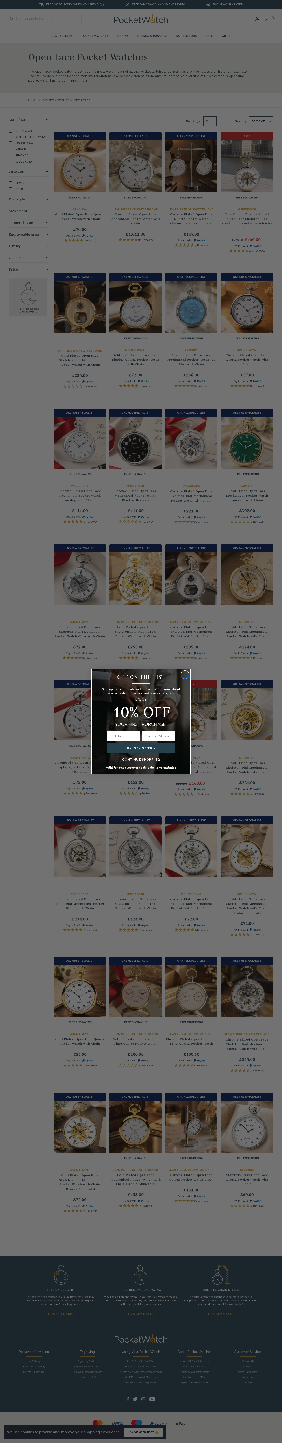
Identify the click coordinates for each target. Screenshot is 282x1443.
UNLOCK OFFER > (141, 748)
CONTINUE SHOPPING (141, 759)
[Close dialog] (185, 675)
